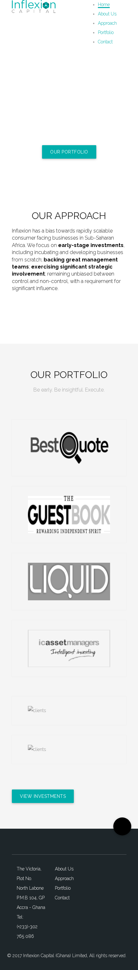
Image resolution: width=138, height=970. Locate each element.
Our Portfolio (69, 151)
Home (104, 4)
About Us (107, 13)
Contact (105, 41)
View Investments (43, 796)
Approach (107, 23)
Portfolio (106, 32)
